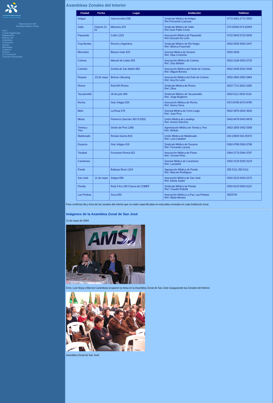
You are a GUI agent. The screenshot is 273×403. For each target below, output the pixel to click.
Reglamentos (8, 35)
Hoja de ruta (7, 38)
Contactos (7, 49)
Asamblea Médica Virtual (27, 26)
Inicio (4, 30)
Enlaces (6, 52)
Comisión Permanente (12, 57)
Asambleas (7, 40)
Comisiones (7, 42)
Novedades (7, 47)
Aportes (5, 45)
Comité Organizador (11, 33)
